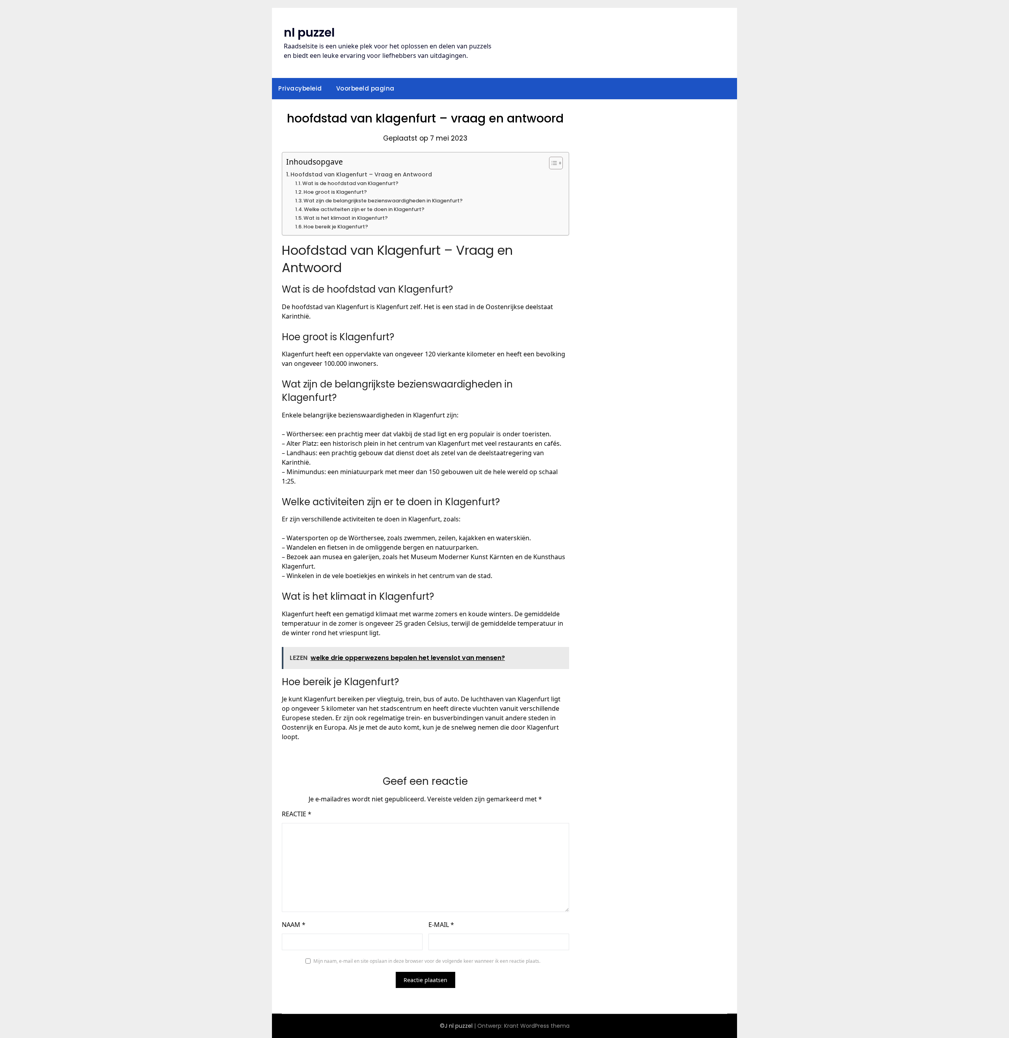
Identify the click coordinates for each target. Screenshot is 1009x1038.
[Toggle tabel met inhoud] (552, 163)
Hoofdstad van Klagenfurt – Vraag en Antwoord (361, 174)
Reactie (296, 814)
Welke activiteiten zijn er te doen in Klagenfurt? (364, 209)
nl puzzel (309, 32)
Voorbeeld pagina (365, 88)
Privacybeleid (300, 88)
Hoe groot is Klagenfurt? (335, 192)
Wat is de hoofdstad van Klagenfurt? (350, 183)
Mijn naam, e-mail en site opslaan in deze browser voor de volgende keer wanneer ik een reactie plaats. (426, 961)
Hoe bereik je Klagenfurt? (335, 226)
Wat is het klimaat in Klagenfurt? (345, 218)
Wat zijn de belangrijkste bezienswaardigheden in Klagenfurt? (383, 200)
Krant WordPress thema (537, 1026)
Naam (293, 924)
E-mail (441, 924)
